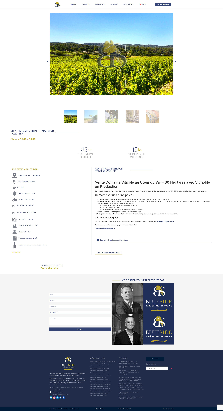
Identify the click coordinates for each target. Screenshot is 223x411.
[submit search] (171, 368)
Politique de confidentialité (124, 409)
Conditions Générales (168, 409)
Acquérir (73, 4)
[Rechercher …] (157, 368)
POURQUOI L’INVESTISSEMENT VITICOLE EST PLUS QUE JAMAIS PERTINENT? (129, 372)
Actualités (114, 4)
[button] (48, 61)
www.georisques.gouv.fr (165, 221)
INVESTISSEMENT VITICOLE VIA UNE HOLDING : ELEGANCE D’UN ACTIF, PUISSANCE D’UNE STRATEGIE (130, 379)
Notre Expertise (100, 4)
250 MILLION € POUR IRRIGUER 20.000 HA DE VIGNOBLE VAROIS (130, 398)
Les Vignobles (127, 4)
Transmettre (85, 4)
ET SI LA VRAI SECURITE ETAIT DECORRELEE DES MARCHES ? (128, 362)
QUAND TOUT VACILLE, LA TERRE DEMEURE (129, 367)
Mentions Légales (100, 409)
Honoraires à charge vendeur (105, 228)
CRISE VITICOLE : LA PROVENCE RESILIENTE (129, 393)
